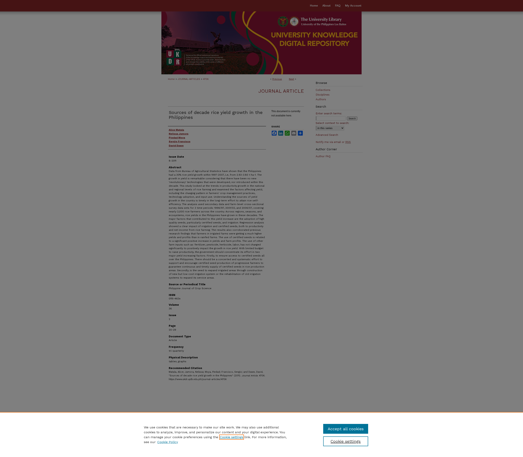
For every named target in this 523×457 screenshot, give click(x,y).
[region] (261, 434)
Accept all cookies (346, 428)
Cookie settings (231, 437)
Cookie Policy (167, 442)
